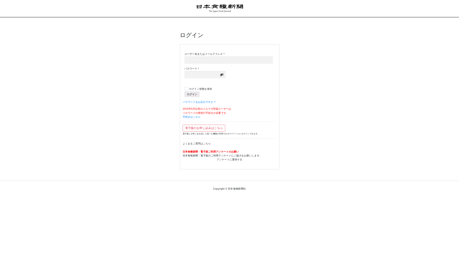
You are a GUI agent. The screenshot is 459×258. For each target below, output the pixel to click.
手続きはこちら (192, 116)
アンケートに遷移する (229, 159)
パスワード (192, 69)
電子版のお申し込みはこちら (204, 128)
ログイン (192, 94)
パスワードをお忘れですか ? (199, 102)
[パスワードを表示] (222, 75)
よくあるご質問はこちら (197, 143)
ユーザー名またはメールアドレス (205, 54)
